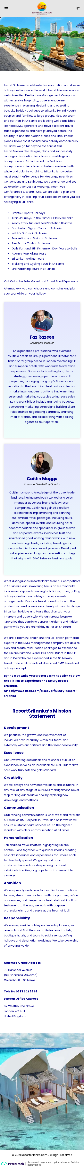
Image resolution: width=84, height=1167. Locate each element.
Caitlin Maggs (42, 479)
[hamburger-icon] (6, 9)
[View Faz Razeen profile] (42, 331)
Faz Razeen (42, 337)
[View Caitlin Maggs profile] (42, 473)
